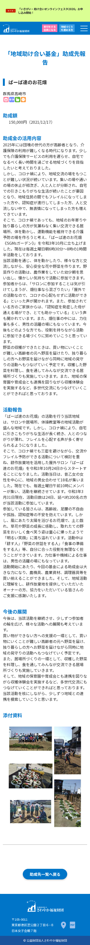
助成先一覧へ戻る (45, 874)
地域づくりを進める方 (67, 28)
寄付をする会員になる (50, 28)
